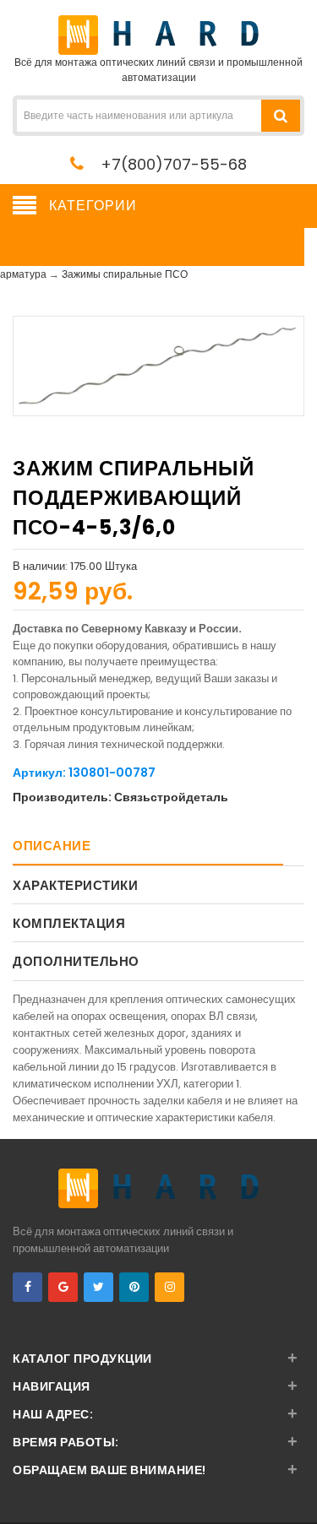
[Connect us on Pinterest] (134, 1287)
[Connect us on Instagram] (169, 1287)
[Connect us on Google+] (63, 1287)
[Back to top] (299, 1493)
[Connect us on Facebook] (27, 1287)
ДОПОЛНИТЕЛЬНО (76, 961)
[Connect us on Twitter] (98, 1287)
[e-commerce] (158, 34)
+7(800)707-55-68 (174, 164)
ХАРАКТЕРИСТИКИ (75, 885)
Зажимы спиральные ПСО (125, 274)
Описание (51, 845)
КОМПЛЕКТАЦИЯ (69, 923)
